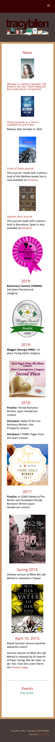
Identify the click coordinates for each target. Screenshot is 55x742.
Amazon (33, 180)
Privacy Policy (44, 734)
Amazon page (20, 667)
